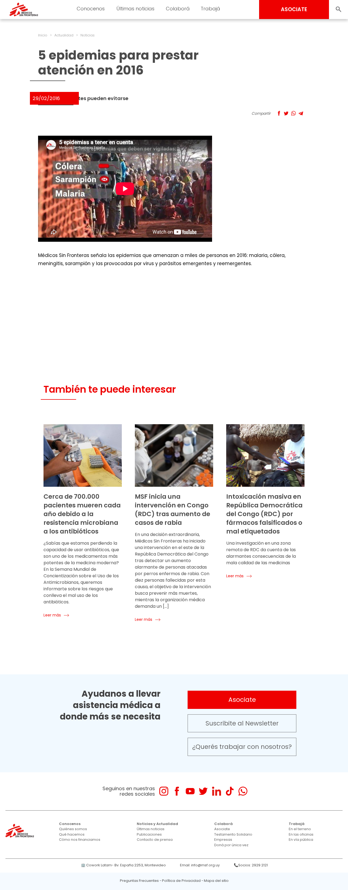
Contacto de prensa (155, 839)
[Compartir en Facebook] (278, 113)
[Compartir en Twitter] (286, 113)
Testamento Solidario (233, 834)
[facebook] (176, 791)
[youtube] (190, 791)
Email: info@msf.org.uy (200, 865)
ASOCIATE (294, 9)
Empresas (223, 839)
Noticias (87, 35)
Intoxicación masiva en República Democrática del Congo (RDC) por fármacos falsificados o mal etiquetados (264, 514)
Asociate (242, 699)
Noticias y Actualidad (157, 823)
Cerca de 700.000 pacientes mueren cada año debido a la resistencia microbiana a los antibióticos (82, 514)
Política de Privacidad (181, 880)
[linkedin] (216, 791)
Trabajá (296, 823)
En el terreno (300, 829)
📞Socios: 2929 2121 (251, 865)
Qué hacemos (72, 834)
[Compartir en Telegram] (301, 113)
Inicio (42, 35)
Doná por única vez (231, 845)
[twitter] (203, 791)
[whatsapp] (242, 791)
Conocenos (69, 823)
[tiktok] (229, 791)
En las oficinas (301, 834)
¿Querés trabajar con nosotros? (242, 746)
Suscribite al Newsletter (242, 723)
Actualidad (63, 35)
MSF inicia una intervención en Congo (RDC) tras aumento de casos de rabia (172, 509)
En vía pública (301, 839)
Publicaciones (149, 834)
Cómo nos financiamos (79, 839)
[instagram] (163, 791)
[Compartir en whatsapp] (293, 113)
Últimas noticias (150, 829)
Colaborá (223, 823)
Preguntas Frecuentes (139, 880)
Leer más (52, 615)
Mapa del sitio (216, 880)
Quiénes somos (73, 829)
